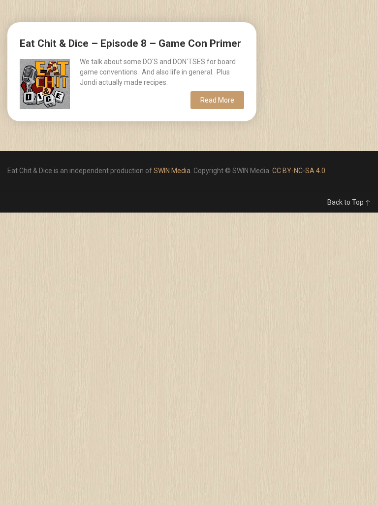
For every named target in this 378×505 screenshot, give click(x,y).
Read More (217, 100)
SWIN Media (172, 171)
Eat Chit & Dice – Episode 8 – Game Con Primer (130, 43)
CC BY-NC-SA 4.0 (298, 171)
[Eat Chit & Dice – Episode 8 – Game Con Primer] (44, 83)
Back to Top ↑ (349, 202)
